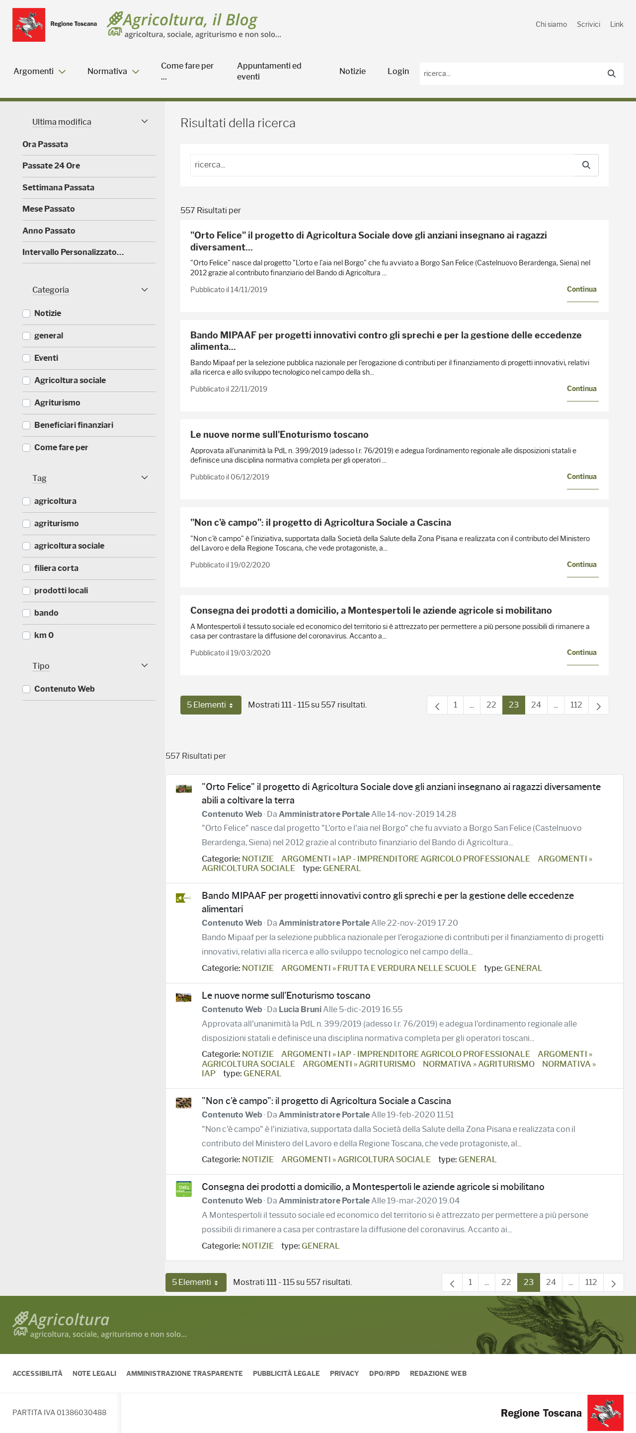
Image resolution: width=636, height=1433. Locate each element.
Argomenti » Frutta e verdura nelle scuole (379, 968)
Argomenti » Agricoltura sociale (356, 1159)
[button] (89, 122)
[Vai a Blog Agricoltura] (194, 25)
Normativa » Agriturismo (479, 1064)
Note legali (94, 1373)
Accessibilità (37, 1373)
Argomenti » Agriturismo (359, 1064)
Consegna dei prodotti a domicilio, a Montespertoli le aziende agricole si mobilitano (371, 610)
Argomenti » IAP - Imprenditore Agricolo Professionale (405, 859)
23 (517, 707)
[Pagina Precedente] (437, 705)
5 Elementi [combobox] (214, 707)
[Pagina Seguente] (598, 705)
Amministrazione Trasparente (184, 1373)
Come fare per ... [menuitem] (187, 71)
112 (579, 707)
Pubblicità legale (286, 1373)
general (342, 868)
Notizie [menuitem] (352, 71)
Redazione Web (438, 1373)
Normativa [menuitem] (107, 71)
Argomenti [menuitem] (33, 71)
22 (494, 707)
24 (539, 707)
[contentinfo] (318, 1364)
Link (617, 24)
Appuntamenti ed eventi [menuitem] (269, 71)
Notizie (258, 859)
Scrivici (588, 24)
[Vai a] (54, 25)
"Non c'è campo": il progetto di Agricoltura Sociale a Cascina (320, 522)
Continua (582, 289)
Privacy (344, 1373)
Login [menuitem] (398, 71)
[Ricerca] (612, 74)
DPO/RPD (384, 1373)
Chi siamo (551, 24)
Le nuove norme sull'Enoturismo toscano (279, 434)
